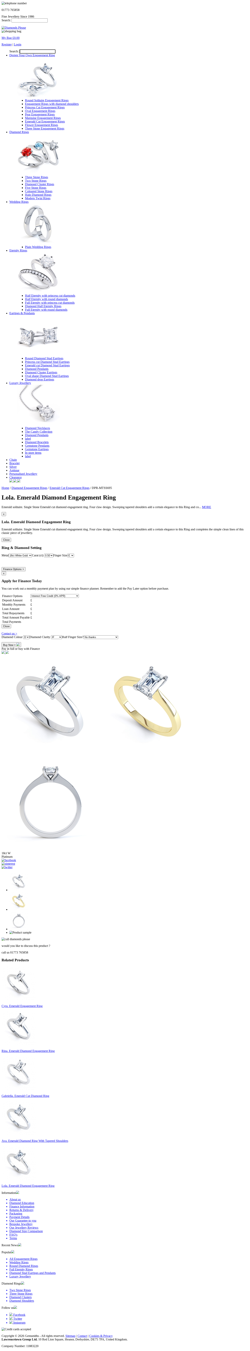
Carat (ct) (38, 555)
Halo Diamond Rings (38, 194)
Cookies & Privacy (101, 1336)
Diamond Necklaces (37, 428)
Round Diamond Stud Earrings (44, 358)
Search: (6, 20)
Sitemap (70, 1336)
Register (7, 44)
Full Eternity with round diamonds (46, 309)
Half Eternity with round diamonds (46, 299)
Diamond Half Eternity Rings (43, 306)
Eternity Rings (18, 250)
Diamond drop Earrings (39, 379)
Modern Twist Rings (37, 198)
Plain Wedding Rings (38, 247)
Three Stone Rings (36, 177)
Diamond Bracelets (37, 442)
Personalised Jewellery (23, 473)
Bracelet (14, 463)
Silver (13, 466)
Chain (13, 459)
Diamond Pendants (36, 369)
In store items (33, 452)
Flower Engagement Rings (41, 125)
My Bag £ (11, 37)
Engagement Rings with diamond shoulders (52, 104)
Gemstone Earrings (37, 449)
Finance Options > (13, 569)
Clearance (15, 477)
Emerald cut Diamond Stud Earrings (47, 365)
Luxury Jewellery (20, 383)
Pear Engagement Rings (40, 114)
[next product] (3, 652)
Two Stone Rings (35, 180)
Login (17, 44)
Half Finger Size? (73, 637)
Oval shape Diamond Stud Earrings (47, 376)
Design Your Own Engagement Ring (32, 55)
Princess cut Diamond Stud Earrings (47, 361)
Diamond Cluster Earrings (41, 372)
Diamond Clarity (40, 637)
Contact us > (9, 633)
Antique (14, 470)
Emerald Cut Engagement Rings (45, 121)
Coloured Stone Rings (38, 191)
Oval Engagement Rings (40, 111)
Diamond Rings (19, 132)
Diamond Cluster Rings (39, 184)
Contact (82, 1336)
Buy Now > (9, 645)
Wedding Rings (19, 201)
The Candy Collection (38, 431)
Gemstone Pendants (37, 445)
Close (6, 539)
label (28, 438)
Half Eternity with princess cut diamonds (50, 295)
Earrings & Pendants (22, 313)
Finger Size (60, 555)
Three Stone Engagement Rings (44, 128)
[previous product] (7, 652)
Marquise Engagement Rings (43, 118)
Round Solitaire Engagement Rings (47, 100)
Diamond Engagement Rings (29, 488)
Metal (5, 555)
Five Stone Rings (35, 187)
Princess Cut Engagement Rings (45, 107)
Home (5, 488)
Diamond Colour (12, 637)
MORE (206, 507)
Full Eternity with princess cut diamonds (50, 302)
